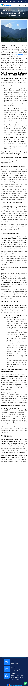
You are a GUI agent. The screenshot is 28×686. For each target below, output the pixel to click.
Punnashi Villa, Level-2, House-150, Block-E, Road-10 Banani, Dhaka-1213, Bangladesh (17, 677)
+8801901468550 (14, 663)
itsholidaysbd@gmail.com (16, 670)
